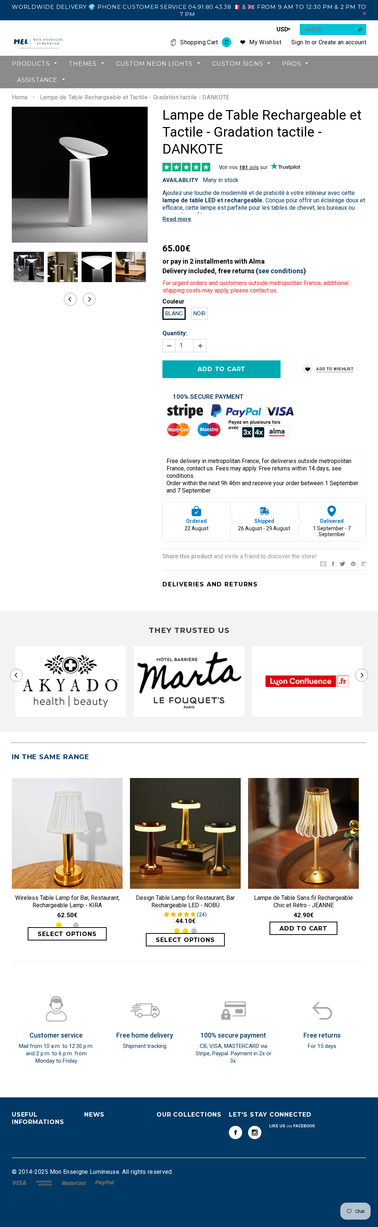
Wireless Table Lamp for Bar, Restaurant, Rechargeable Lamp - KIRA (67, 901)
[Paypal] (104, 1182)
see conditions (280, 271)
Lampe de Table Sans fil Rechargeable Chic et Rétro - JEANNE (303, 901)
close (364, 13)
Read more (176, 219)
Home (20, 97)
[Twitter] (342, 563)
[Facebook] (235, 1132)
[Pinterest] (353, 563)
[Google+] (363, 563)
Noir (199, 313)
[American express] (44, 1182)
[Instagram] (254, 1132)
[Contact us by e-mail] (323, 563)
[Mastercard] (74, 1182)
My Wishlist (265, 42)
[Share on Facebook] (333, 563)
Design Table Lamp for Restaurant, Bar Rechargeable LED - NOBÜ (185, 901)
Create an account (342, 42)
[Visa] (20, 1182)
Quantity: (174, 333)
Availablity (180, 180)
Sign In (300, 42)
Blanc (174, 313)
